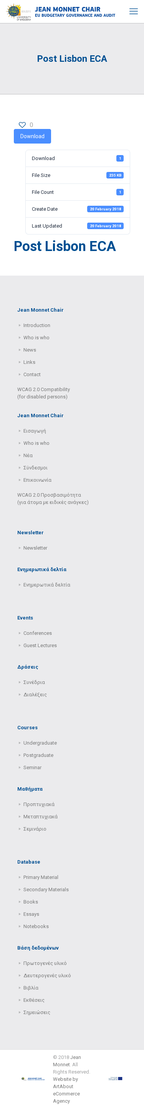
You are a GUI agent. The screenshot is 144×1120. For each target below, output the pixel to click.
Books (30, 902)
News (29, 350)
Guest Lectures (40, 645)
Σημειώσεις (36, 1012)
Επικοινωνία (37, 480)
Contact (32, 374)
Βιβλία (30, 988)
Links (29, 362)
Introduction (36, 325)
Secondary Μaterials (46, 889)
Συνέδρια (34, 682)
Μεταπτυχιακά (40, 816)
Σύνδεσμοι (35, 468)
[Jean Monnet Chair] (61, 11)
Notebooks (36, 926)
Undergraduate (40, 743)
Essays (31, 914)
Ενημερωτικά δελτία (46, 585)
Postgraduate (38, 755)
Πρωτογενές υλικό (45, 963)
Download (32, 136)
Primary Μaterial (40, 877)
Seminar (32, 767)
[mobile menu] (133, 11)
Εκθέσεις (34, 1000)
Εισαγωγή (34, 431)
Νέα (28, 455)
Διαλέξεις (35, 694)
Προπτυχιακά (39, 804)
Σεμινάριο (34, 829)
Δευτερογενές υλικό (47, 975)
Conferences (37, 633)
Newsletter (35, 548)
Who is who (36, 337)
